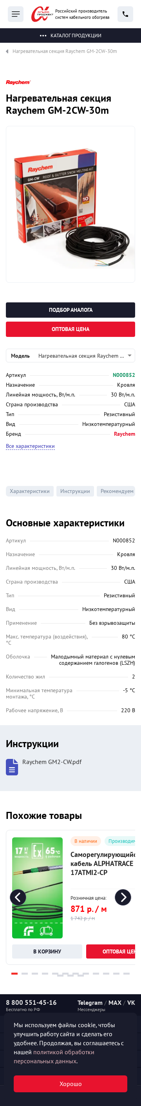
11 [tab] (116, 974)
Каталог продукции (76, 35)
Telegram (90, 1002)
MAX (114, 1002)
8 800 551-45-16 (31, 1002)
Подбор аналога (70, 309)
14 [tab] (70, 976)
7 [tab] (75, 974)
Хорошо (71, 1084)
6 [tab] (65, 974)
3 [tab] (35, 974)
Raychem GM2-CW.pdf (51, 762)
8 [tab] (86, 974)
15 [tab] (81, 976)
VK (131, 1002)
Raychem (124, 433)
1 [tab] (14, 974)
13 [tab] (60, 976)
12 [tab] (126, 974)
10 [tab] (106, 974)
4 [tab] (45, 974)
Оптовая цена (70, 329)
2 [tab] (25, 974)
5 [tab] (55, 974)
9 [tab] (96, 974)
